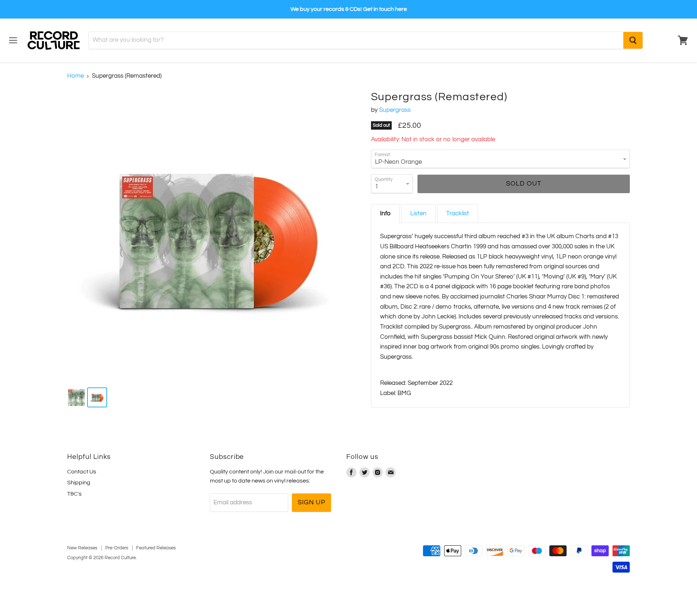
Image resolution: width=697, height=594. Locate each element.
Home (75, 76)
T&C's (74, 494)
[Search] (633, 40)
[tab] (385, 213)
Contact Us (81, 472)
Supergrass (395, 110)
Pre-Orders (116, 547)
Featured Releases (156, 547)
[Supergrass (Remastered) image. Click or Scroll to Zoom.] (212, 236)
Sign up (311, 502)
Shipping (78, 482)
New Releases (82, 547)
